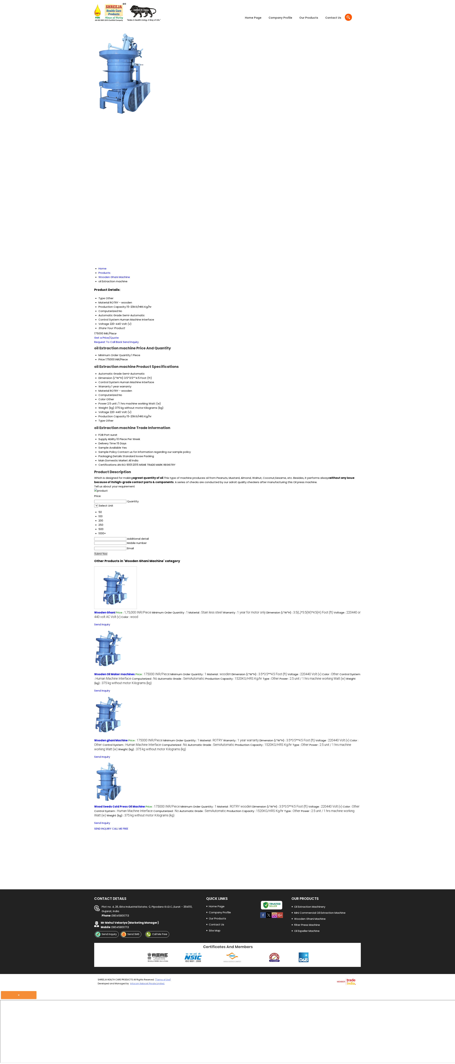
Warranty (104, 386)
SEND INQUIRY (102, 828)
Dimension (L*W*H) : (299, 612)
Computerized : (144, 679)
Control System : (132, 745)
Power (102, 403)
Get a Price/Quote (106, 338)
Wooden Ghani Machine (310, 919)
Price (101, 359)
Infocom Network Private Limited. (147, 983)
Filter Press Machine (307, 925)
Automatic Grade (110, 373)
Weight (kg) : (152, 749)
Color (102, 399)
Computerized (108, 395)
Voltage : (304, 674)
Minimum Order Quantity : (170, 612)
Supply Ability (107, 439)
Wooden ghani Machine (111, 740)
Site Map (214, 930)
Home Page (253, 18)
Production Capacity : (233, 679)
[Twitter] (269, 917)
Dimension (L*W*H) (110, 378)
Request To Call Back (108, 342)
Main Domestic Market (113, 460)
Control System (108, 382)
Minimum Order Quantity (114, 355)
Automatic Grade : (181, 679)
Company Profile (280, 18)
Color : (129, 617)
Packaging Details (110, 456)
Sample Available (109, 447)
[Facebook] (263, 917)
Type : (271, 679)
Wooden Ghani (104, 612)
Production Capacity (112, 416)
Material (103, 391)
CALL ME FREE (120, 828)
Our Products (308, 18)
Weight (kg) (106, 408)
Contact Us (333, 18)
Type (101, 420)
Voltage (103, 412)
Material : (205, 612)
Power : (312, 679)
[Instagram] (274, 917)
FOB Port (104, 435)
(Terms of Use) (163, 979)
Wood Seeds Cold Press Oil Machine (119, 806)
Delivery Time (107, 443)
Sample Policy (107, 452)
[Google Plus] (280, 917)
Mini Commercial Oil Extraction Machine (320, 913)
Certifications (107, 465)
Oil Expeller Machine (307, 931)
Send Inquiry (131, 342)
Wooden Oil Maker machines (114, 674)
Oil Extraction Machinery (309, 907)
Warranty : (244, 612)
